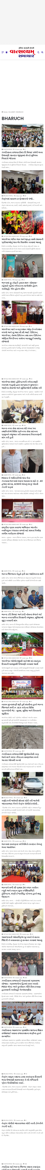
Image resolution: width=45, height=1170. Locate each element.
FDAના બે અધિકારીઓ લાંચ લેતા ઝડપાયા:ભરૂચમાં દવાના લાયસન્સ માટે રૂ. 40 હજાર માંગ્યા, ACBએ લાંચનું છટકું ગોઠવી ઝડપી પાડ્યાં (22, 482)
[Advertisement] (22, 22)
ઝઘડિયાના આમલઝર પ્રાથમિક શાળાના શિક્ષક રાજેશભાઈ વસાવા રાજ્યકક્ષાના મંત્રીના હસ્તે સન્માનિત (22, 1033)
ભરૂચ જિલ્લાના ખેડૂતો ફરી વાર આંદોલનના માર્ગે (22, 574)
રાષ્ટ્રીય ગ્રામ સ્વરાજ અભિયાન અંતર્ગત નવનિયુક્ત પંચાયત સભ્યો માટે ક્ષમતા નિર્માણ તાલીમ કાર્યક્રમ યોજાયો (21, 530)
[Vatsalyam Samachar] (22, 52)
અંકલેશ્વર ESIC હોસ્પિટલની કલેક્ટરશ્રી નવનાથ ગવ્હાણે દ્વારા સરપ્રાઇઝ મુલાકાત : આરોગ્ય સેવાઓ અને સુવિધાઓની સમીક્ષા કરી (22, 384)
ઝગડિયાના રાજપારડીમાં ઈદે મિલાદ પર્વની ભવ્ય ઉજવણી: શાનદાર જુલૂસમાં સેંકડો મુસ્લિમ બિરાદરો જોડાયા (22, 155)
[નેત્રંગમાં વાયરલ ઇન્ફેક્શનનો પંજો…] (22, 182)
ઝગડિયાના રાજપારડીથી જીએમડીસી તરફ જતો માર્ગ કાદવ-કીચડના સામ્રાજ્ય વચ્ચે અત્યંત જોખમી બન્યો (20, 757)
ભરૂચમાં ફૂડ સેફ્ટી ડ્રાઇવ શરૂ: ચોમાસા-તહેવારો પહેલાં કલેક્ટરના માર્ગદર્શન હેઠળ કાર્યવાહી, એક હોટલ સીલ (19, 285)
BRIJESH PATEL (8, 196)
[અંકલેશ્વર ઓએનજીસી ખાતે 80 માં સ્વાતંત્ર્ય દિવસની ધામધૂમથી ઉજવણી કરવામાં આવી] (22, 644)
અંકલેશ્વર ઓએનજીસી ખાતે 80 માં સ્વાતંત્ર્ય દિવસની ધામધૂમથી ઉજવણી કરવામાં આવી (21, 662)
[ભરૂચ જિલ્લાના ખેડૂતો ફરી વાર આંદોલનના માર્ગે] (22, 557)
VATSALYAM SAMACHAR (11, 236)
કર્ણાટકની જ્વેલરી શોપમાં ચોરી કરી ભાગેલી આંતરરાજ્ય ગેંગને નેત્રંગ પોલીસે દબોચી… (20, 802)
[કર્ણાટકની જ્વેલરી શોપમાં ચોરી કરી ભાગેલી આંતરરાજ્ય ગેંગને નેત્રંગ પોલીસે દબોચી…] (22, 783)
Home (5, 112)
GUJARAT (12, 112)
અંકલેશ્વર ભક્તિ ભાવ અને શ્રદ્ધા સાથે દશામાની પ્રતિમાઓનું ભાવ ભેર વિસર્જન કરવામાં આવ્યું (22, 241)
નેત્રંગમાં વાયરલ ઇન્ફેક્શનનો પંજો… (18, 198)
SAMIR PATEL (7, 280)
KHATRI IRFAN (7, 149)
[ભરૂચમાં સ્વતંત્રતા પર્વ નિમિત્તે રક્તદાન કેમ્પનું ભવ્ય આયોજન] (22, 827)
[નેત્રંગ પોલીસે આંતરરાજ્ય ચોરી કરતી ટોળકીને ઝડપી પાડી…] (22, 1106)
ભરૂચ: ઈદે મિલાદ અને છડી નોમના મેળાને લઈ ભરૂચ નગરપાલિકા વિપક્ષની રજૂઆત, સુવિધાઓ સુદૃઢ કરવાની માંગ (22, 617)
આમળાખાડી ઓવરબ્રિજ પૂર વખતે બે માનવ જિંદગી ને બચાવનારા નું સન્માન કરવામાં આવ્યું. (22, 939)
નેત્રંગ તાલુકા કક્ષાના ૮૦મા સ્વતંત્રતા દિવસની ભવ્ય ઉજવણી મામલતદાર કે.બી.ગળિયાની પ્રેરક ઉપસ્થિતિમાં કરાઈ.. (22, 1079)
